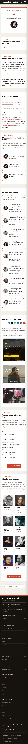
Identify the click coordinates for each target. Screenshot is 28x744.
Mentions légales (5, 735)
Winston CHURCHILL (15, 211)
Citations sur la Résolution (8, 457)
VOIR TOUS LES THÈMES (14, 466)
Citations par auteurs (10, 479)
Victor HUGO (14, 30)
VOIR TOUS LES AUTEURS (14, 576)
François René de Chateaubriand (14, 260)
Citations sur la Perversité (8, 439)
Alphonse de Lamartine (16, 283)
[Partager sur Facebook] (9, 323)
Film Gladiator (14, 293)
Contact (12, 735)
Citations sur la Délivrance (8, 432)
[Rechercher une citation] (5, 586)
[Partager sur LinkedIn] (18, 323)
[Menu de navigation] (25, 2)
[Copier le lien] (24, 323)
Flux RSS (4, 738)
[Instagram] (13, 729)
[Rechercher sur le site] (21, 2)
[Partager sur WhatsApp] (15, 323)
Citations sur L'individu (7, 447)
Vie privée (18, 735)
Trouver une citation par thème (11, 416)
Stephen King (13, 236)
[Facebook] (3, 729)
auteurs (4, 121)
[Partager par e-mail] (21, 323)
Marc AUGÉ (12, 224)
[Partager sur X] (12, 323)
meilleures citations (7, 125)
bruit (5, 47)
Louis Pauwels (14, 273)
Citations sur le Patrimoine (8, 437)
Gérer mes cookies (12, 738)
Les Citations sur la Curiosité (9, 452)
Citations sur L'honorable (8, 442)
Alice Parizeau (13, 247)
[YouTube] (10, 729)
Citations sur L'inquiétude (8, 434)
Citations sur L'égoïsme (7, 450)
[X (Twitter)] (6, 729)
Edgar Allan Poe (14, 306)
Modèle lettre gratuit (10, 2)
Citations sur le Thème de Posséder (10, 444)
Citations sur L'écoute (7, 460)
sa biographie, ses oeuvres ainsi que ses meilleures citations (12, 102)
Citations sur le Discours (8, 455)
